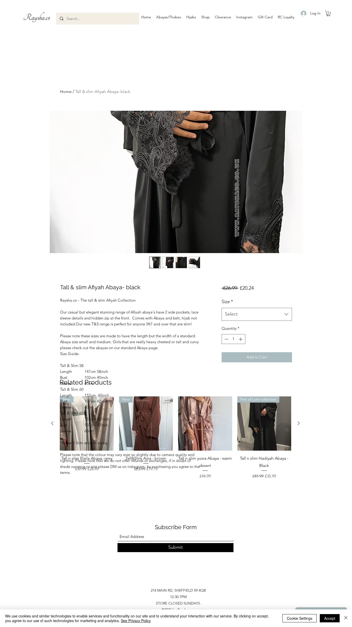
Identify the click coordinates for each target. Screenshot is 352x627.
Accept (329, 618)
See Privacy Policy (136, 620)
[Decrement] (225, 339)
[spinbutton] (233, 339)
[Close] (346, 618)
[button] (169, 17)
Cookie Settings (299, 618)
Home (66, 91)
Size (227, 301)
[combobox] (257, 314)
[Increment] (241, 339)
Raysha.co (36, 17)
